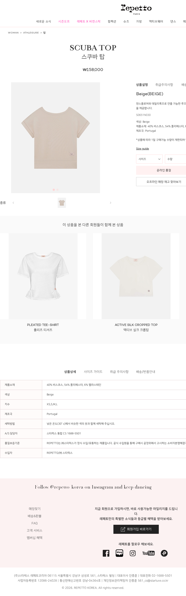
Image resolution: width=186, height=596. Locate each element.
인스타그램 (133, 553)
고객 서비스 (34, 530)
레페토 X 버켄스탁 (89, 21)
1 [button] (54, 190)
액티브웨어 (156, 21)
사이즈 (142, 159)
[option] (55, 137)
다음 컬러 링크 (13, 203)
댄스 (173, 21)
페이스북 (106, 553)
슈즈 (126, 21)
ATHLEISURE (31, 32)
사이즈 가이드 (93, 372)
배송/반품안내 (145, 372)
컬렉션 (112, 21)
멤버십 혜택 (34, 537)
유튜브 (148, 553)
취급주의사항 (164, 85)
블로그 (119, 553)
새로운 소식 (43, 21)
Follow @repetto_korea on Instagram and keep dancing (93, 487)
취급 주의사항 (119, 372)
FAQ (35, 523)
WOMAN (13, 32)
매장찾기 (35, 509)
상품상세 (70, 372)
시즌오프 (64, 21)
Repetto (136, 10)
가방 (139, 21)
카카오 (164, 553)
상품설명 (142, 85)
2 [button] (57, 190)
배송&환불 (35, 516)
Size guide (142, 148)
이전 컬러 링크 (110, 203)
